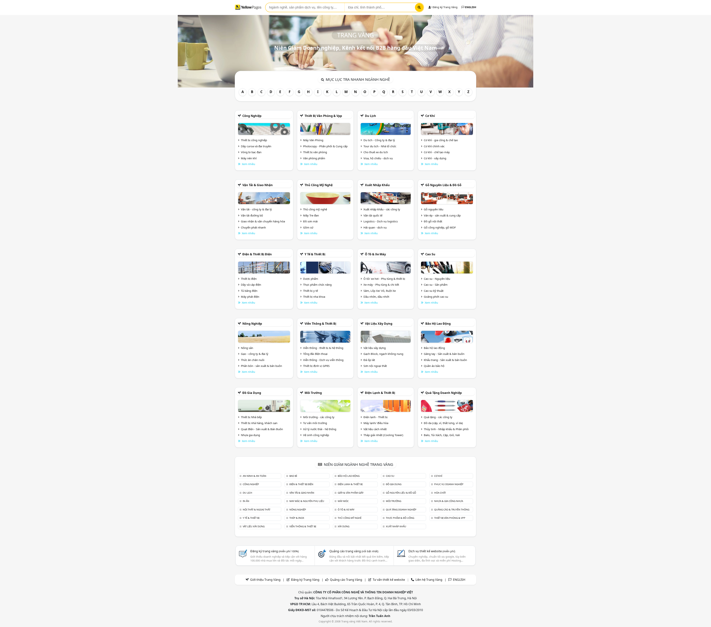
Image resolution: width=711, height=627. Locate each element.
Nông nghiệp (252, 324)
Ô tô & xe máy (375, 254)
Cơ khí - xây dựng (435, 158)
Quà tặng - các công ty (438, 417)
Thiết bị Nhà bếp (251, 417)
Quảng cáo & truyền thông (451, 509)
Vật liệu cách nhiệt (375, 429)
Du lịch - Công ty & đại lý (379, 140)
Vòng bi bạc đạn (251, 152)
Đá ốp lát (369, 360)
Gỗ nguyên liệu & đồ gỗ (443, 185)
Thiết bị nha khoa (314, 296)
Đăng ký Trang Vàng (445, 7)
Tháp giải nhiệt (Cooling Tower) (383, 435)
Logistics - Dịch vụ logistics (380, 221)
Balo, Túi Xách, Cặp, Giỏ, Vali (442, 435)
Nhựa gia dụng (250, 435)
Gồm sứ (308, 227)
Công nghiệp (251, 116)
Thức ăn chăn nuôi (252, 360)
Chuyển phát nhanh (253, 227)
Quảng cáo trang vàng (353, 551)
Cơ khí (430, 116)
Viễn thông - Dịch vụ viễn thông (323, 360)
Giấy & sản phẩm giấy (350, 492)
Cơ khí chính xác (434, 146)
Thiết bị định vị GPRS (316, 366)
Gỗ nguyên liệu (433, 209)
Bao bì (293, 476)
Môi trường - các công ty (318, 417)
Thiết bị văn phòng (315, 152)
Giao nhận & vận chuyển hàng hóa (263, 221)
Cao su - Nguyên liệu (437, 278)
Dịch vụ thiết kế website (431, 551)
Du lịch (370, 116)
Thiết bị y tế (310, 291)
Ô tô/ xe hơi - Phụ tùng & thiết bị (384, 278)
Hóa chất (440, 492)
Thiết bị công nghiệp (254, 140)
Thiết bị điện (249, 278)
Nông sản (247, 348)
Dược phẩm (310, 278)
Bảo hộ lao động (438, 324)
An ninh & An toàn (254, 476)
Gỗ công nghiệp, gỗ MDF (440, 227)
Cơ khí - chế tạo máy (437, 152)
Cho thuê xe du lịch (375, 152)
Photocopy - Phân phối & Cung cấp (325, 146)
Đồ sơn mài (310, 221)
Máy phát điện (250, 296)
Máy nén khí (249, 158)
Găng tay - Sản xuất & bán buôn (444, 354)
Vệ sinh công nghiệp (316, 435)
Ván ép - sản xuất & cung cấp (442, 215)
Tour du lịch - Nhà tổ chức (379, 146)
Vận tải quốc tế (372, 215)
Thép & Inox (296, 518)
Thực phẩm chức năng (317, 284)
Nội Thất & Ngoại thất (256, 509)
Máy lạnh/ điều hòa (375, 423)
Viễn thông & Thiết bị (320, 324)
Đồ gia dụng (251, 393)
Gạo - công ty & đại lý (254, 354)
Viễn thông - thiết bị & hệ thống (323, 348)
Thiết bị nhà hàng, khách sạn (259, 423)
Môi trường (313, 393)
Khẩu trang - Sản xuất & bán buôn (445, 360)
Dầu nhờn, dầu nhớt (376, 296)
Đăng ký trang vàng (274, 551)
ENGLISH (470, 7)
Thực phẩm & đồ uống (400, 518)
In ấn (246, 501)
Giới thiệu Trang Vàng (265, 580)
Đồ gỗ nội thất (433, 221)
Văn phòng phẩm (314, 158)
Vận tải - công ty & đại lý (256, 209)
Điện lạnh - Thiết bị (375, 417)
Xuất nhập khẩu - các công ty (381, 209)
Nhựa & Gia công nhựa (448, 501)
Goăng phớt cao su (436, 296)
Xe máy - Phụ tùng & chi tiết (381, 284)
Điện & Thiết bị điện (257, 254)
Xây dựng (343, 526)
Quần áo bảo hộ (434, 366)
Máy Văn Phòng (313, 140)
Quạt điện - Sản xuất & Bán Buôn (262, 429)
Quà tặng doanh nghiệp (443, 393)
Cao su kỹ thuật (433, 291)
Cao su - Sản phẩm (436, 284)
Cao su (430, 254)
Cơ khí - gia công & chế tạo (441, 140)
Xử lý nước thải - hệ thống (319, 429)
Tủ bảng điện (249, 291)
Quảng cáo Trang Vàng (346, 580)
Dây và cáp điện (251, 284)
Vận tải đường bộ (252, 215)
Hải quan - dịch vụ (375, 227)
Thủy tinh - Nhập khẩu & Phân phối (446, 429)
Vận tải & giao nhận (257, 185)
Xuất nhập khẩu (377, 185)
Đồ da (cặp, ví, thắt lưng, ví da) (443, 423)
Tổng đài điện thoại (315, 354)
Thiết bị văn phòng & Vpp (323, 116)
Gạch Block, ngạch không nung (383, 354)
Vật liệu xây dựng (378, 324)
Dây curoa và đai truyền (256, 146)
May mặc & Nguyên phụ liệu (306, 501)
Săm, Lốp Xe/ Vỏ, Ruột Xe (379, 291)
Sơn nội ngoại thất (375, 366)
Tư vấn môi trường (315, 423)
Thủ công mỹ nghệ (319, 185)
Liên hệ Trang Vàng (428, 580)
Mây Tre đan (311, 215)
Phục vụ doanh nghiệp (448, 484)
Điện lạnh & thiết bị (380, 393)
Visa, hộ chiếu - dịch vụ (378, 158)
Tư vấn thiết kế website (389, 580)
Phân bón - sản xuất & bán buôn (261, 366)
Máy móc (343, 501)
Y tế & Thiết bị (315, 254)
